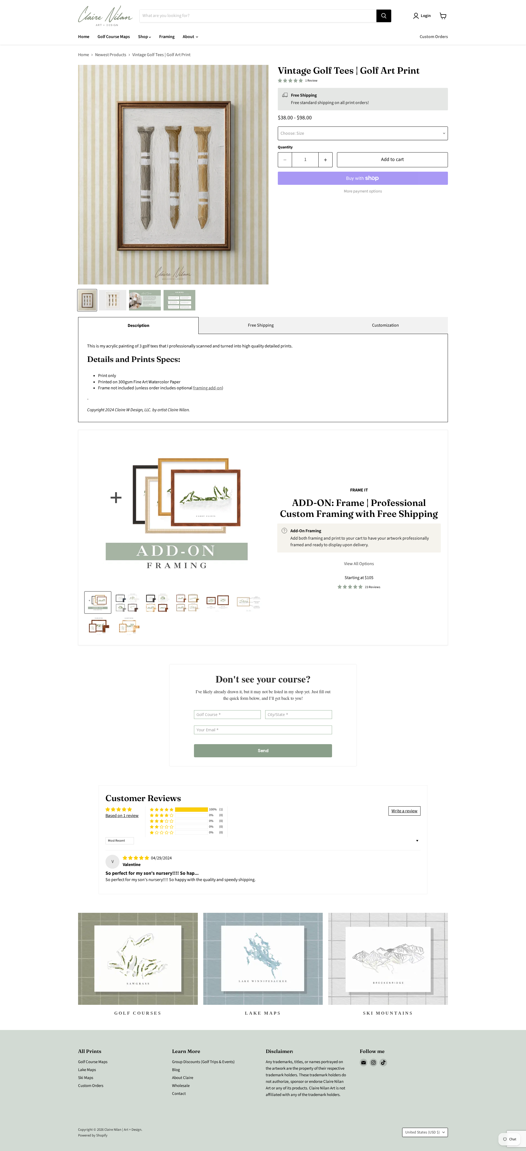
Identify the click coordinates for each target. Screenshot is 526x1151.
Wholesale (181, 1086)
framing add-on (207, 388)
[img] (136, 858)
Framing (167, 37)
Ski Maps (85, 1078)
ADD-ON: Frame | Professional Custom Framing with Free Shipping (359, 508)
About (189, 37)
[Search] (383, 16)
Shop (143, 37)
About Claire (182, 1078)
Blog (176, 1070)
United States (422, 1132)
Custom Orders (434, 37)
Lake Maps (87, 1070)
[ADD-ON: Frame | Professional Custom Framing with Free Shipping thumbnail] (98, 602)
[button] (161, 809)
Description (138, 326)
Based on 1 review (122, 816)
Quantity (285, 147)
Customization (385, 325)
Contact (179, 1094)
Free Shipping (261, 325)
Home (83, 37)
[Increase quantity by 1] (326, 159)
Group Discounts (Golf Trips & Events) (203, 1062)
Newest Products (110, 54)
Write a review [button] (404, 811)
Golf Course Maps (114, 37)
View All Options (359, 563)
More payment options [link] (363, 191)
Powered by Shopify (92, 1135)
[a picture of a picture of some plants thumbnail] (248, 602)
